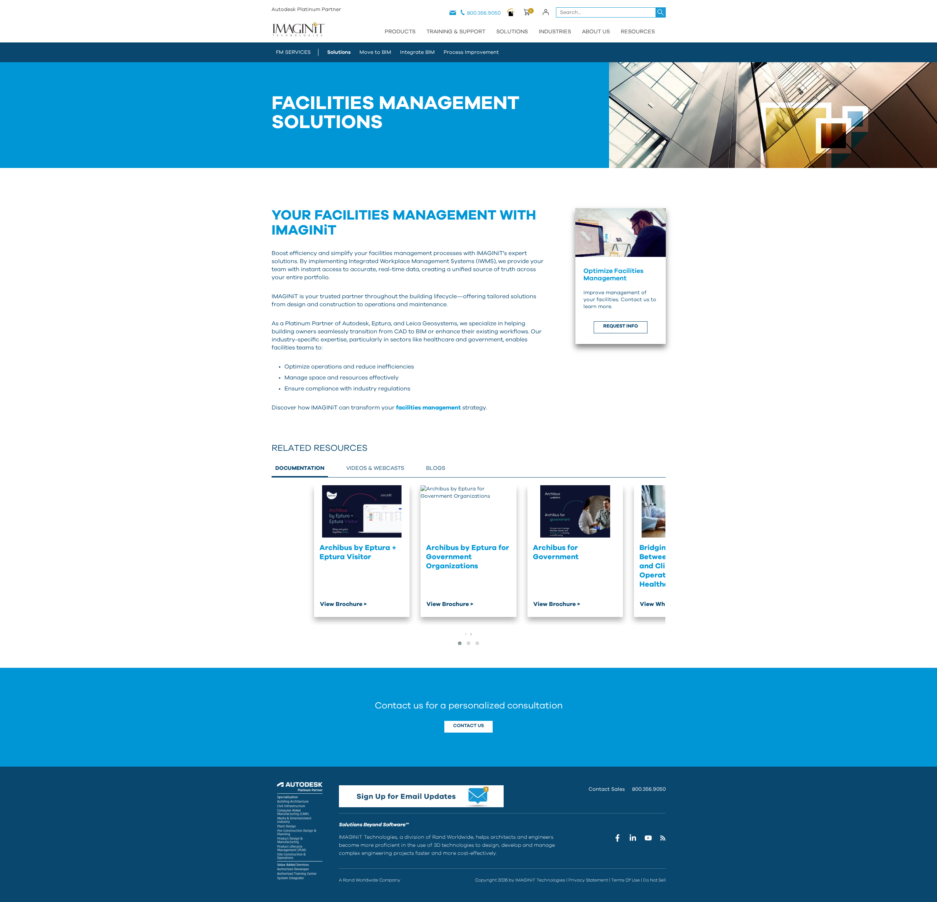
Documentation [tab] (299, 468)
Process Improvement (471, 52)
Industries (555, 31)
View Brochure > (343, 604)
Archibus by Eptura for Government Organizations (467, 557)
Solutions (512, 31)
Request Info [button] (620, 326)
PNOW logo (510, 12)
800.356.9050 (484, 13)
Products (400, 31)
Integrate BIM (417, 52)
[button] (459, 643)
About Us (596, 31)
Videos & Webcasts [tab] (375, 468)
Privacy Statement (588, 880)
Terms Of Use (625, 880)
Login (546, 12)
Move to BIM (375, 52)
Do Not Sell (654, 880)
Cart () (526, 13)
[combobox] (611, 12)
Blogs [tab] (435, 468)
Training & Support (455, 31)
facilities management (428, 408)
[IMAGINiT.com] (298, 30)
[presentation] (466, 634)
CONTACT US (468, 725)
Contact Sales (607, 789)
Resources (638, 31)
